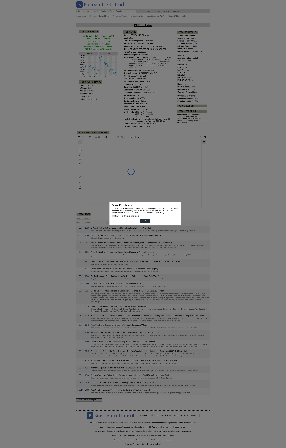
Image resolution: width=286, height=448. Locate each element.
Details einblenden (131, 216)
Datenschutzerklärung (155, 213)
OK (145, 221)
